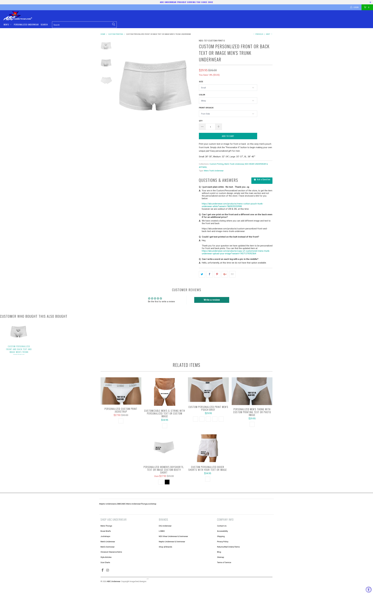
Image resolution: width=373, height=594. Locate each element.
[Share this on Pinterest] (217, 274)
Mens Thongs (106, 526)
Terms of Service (224, 562)
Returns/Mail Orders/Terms (228, 547)
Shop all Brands (165, 547)
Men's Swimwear (108, 547)
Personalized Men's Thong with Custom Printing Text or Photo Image (252, 391)
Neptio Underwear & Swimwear (172, 541)
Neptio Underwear (107, 504)
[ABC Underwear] (188, 15)
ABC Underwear (113, 581)
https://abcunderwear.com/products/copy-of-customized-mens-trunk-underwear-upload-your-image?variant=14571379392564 (236, 252)
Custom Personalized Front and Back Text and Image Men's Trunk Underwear (19, 350)
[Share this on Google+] (225, 274)
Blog (219, 552)
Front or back (206, 108)
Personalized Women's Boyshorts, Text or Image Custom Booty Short (164, 448)
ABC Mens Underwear (131, 504)
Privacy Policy (222, 541)
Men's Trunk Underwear (234, 164)
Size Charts (105, 562)
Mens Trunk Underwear (214, 170)
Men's (6, 24)
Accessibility (222, 531)
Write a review (212, 299)
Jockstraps (105, 536)
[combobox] (84, 24)
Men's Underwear (108, 541)
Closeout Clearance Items (111, 552)
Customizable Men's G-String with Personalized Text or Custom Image (164, 391)
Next (268, 34)
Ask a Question (263, 179)
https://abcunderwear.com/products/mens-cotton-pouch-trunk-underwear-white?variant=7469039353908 (232, 205)
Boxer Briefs (106, 531)
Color (202, 95)
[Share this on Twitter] (202, 274)
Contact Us (221, 526)
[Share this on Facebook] (209, 274)
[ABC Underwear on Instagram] (108, 570)
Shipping (221, 536)
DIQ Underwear (165, 526)
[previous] (121, 89)
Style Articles (106, 557)
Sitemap (220, 557)
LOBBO (119, 504)
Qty (201, 121)
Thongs (144, 504)
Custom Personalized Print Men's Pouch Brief (208, 390)
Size (201, 81)
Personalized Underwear (26, 24)
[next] (191, 89)
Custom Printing (217, 164)
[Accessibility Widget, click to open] (369, 590)
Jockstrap (152, 504)
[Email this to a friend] (232, 274)
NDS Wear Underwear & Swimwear (173, 536)
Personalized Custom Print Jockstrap (121, 391)
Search (44, 24)
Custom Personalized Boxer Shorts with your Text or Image (207, 448)
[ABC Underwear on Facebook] (103, 570)
